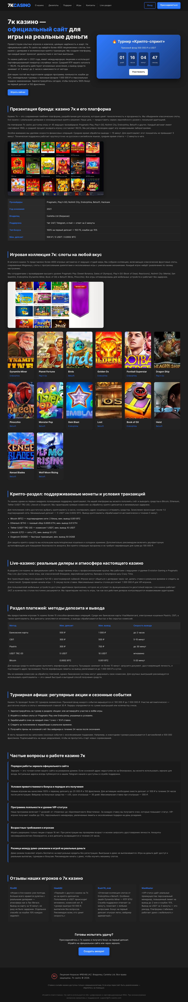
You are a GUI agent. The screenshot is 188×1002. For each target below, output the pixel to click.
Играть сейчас (18, 92)
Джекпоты (53, 5)
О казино (39, 5)
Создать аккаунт (94, 951)
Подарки (67, 5)
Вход (149, 5)
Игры (78, 5)
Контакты (90, 5)
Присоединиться (169, 5)
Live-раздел (105, 5)
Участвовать (138, 71)
